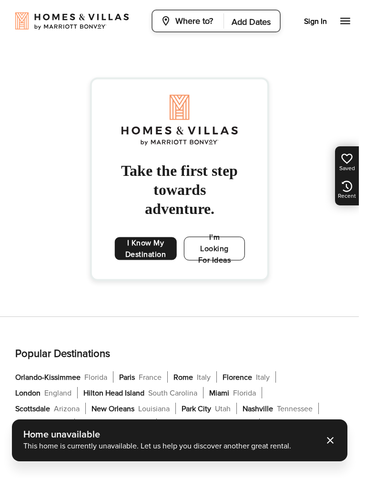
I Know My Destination (145, 248)
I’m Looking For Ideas (214, 248)
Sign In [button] (315, 21)
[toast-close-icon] (330, 440)
